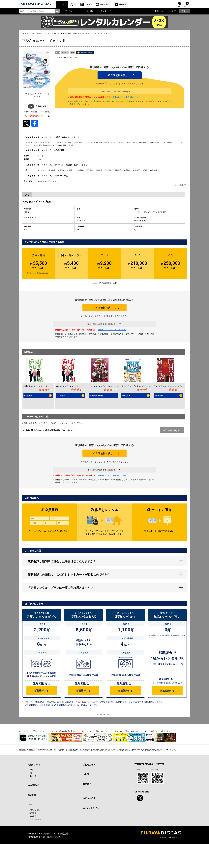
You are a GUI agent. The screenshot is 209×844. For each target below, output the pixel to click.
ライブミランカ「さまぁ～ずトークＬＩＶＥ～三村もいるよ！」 (146, 386)
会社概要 (22, 749)
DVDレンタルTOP (28, 33)
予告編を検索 (41, 106)
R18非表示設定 (35, 819)
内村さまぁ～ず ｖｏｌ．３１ (68, 386)
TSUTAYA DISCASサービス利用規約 (50, 749)
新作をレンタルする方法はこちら (126, 97)
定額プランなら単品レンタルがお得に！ (127, 731)
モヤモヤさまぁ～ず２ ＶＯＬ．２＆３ (104, 386)
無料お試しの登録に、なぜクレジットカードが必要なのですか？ (69, 574)
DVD (62, 4)
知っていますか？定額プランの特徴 (94, 731)
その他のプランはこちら (107, 83)
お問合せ (87, 784)
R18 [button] (183, 11)
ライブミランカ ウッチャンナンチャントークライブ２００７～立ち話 (181, 386)
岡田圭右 (89, 170)
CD (76, 4)
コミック (88, 4)
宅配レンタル (34, 810)
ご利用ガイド (159, 11)
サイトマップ (171, 749)
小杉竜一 (70, 170)
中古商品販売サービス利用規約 (78, 749)
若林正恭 (117, 170)
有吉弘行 (61, 170)
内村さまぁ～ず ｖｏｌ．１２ (35, 386)
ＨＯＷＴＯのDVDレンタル (61, 33)
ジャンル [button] (69, 11)
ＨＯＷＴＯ (67, 57)
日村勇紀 (108, 170)
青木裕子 (52, 170)
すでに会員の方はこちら (132, 83)
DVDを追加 (28, 395)
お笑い (76, 57)
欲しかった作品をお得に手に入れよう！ (65, 731)
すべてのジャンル (43, 33)
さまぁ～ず (42, 170)
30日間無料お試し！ (119, 75)
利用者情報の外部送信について (153, 749)
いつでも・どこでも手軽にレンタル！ (32, 731)
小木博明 (80, 170)
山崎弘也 (99, 170)
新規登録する (41, 690)
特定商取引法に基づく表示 (129, 749)
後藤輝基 (127, 170)
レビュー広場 (89, 798)
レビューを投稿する (171, 430)
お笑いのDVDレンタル (81, 33)
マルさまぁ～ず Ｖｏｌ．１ (49, 181)
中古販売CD (105, 4)
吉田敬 (145, 170)
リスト (180, 6)
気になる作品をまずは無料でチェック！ (159, 731)
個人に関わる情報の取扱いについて (104, 749)
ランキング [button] (105, 11)
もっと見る (179, 185)
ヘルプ (172, 11)
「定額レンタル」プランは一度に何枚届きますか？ (60, 587)
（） (48, 116)
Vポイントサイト (91, 808)
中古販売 (32, 816)
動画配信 (123, 4)
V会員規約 (31, 749)
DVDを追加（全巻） (96, 395)
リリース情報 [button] (86, 11)
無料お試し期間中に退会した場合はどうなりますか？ (62, 561)
